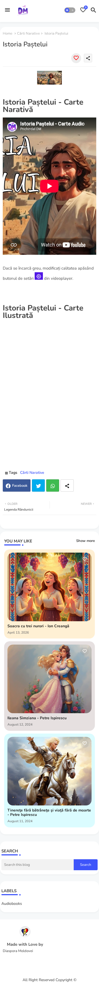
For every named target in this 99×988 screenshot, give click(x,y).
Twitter (38, 485)
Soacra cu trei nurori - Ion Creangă (38, 626)
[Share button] (67, 485)
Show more (85, 540)
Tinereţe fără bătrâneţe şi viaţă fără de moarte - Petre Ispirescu (49, 813)
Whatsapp (52, 485)
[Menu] (7, 9)
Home (7, 33)
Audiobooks (11, 903)
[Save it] (76, 58)
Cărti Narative (28, 33)
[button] (69, 10)
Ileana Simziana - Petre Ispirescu (37, 718)
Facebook (20, 485)
